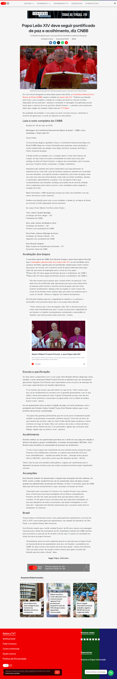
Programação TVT (61, 3)
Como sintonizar (11, 649)
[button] (114, 3)
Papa (56, 558)
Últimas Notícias (92, 3)
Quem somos (9, 654)
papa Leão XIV (66, 97)
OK (57, 672)
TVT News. (65, 108)
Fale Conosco (10, 644)
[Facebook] (93, 639)
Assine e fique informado (93, 660)
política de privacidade (12, 673)
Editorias (27, 3)
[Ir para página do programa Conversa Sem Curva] (58, 18)
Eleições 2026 (77, 3)
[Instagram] (87, 639)
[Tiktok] (96, 639)
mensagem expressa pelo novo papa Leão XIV (50, 262)
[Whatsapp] (84, 639)
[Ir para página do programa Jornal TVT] (58, 571)
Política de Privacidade (14, 659)
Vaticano (64, 558)
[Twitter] (90, 639)
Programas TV (42, 3)
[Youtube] (82, 639)
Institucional (9, 639)
